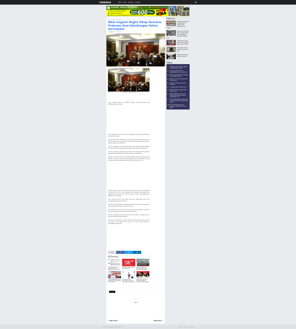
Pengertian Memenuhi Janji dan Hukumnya (178, 83)
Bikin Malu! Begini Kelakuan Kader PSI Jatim (128, 268)
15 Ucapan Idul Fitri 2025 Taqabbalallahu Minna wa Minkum (178, 71)
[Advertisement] (129, 121)
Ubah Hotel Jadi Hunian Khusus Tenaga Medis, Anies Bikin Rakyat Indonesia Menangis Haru (178, 34)
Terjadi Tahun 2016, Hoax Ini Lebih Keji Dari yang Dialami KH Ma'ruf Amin (114, 280)
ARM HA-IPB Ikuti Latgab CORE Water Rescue (178, 90)
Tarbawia (105, 2)
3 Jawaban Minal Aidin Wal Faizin (178, 87)
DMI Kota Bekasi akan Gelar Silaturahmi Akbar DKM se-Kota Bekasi (178, 106)
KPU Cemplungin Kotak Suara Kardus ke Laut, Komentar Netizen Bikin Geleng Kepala (142, 268)
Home (109, 19)
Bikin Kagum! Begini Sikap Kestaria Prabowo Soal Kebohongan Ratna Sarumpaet (134, 25)
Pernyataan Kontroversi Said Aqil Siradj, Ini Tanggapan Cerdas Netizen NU (114, 268)
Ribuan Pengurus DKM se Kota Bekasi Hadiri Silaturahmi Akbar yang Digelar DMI (178, 95)
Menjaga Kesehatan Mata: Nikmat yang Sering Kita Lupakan (178, 67)
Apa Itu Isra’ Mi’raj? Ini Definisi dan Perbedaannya (178, 79)
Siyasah (119, 19)
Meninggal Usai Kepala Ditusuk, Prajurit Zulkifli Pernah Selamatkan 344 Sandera (178, 25)
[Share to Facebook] (120, 252)
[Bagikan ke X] (129, 252)
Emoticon (112, 291)
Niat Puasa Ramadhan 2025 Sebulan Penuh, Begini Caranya (179, 75)
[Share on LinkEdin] (137, 252)
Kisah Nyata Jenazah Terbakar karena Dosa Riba (182, 49)
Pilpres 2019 (114, 19)
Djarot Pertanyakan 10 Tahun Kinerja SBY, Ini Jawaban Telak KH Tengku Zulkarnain (142, 280)
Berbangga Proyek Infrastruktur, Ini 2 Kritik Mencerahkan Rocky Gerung (128, 280)
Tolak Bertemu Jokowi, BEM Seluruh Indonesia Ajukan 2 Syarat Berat (183, 42)
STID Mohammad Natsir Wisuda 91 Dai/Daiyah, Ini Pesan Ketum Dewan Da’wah (179, 101)
